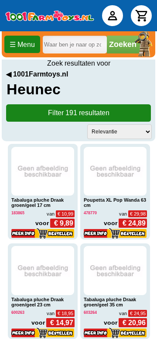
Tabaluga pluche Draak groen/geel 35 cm (110, 302)
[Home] (49, 15)
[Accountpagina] (112, 15)
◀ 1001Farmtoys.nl (37, 74)
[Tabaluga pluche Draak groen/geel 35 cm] (115, 270)
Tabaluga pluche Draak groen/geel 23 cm (37, 302)
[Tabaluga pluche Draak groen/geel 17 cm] (42, 171)
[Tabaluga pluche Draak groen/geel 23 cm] (42, 270)
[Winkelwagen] (141, 15)
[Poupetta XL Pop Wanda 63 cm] (115, 171)
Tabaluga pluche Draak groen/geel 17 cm (37, 202)
